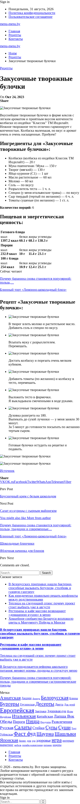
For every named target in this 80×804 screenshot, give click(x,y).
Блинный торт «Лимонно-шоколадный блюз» (33, 289)
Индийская (5, 717)
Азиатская (10, 697)
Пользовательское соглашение (30, 17)
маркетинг (6, 745)
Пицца (32, 721)
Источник (7, 471)
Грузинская (27, 704)
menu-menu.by (10, 24)
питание (48, 745)
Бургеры (9, 704)
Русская (6, 727)
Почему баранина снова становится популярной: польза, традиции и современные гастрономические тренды (38, 681)
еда (33, 740)
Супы (51, 727)
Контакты (16, 39)
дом (29, 740)
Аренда (36, 698)
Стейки (38, 728)
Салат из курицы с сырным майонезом (28, 511)
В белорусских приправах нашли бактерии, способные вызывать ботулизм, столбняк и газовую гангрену (40, 588)
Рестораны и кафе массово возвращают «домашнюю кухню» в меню (37, 613)
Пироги (19, 722)
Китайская (45, 716)
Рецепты (15, 35)
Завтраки (41, 711)
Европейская (17, 710)
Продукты (45, 722)
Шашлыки (65, 734)
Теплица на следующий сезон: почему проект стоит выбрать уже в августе (42, 605)
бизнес (22, 740)
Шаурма (45, 734)
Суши (64, 727)
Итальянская (24, 716)
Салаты (23, 727)
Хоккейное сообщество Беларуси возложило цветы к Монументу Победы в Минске (41, 620)
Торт (73, 728)
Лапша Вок (64, 716)
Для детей (69, 704)
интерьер (68, 740)
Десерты (44, 704)
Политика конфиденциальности (32, 13)
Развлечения (62, 722)
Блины (73, 698)
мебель (17, 745)
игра (57, 740)
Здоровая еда (56, 711)
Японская (9, 740)
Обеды (6, 721)
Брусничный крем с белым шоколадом (28, 496)
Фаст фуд (25, 734)
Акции (27, 698)
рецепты (57, 745)
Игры (70, 711)
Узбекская (6, 734)
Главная (14, 31)
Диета (59, 704)
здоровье (43, 740)
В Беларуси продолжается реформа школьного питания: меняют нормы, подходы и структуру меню (38, 668)
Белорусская (54, 697)
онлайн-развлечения (32, 745)
